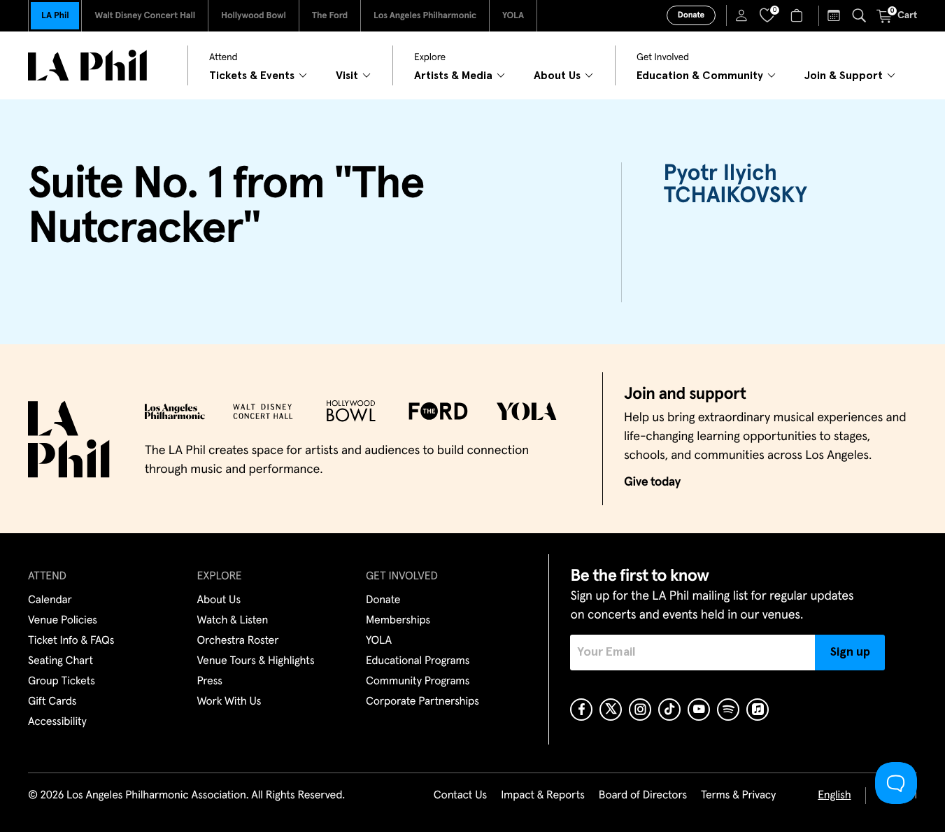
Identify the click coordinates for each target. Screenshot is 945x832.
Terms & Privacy (738, 795)
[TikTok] (669, 709)
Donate (691, 15)
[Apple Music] (757, 709)
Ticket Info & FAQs (71, 641)
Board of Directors (643, 795)
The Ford (330, 15)
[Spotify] (728, 709)
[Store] (798, 15)
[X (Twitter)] (610, 709)
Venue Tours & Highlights (256, 661)
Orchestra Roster (238, 641)
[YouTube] (699, 709)
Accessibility (57, 722)
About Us (219, 600)
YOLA (513, 15)
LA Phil (55, 15)
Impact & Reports (543, 795)
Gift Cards (52, 701)
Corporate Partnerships (422, 701)
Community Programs (417, 681)
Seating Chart (60, 661)
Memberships (398, 620)
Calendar (50, 600)
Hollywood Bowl (253, 15)
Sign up (850, 652)
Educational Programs (417, 661)
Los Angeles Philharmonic (425, 15)
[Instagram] (640, 709)
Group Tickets (61, 681)
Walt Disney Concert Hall (144, 15)
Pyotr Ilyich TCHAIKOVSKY (736, 184)
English (834, 795)
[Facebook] (581, 709)
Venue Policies (62, 620)
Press (209, 681)
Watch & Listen (233, 620)
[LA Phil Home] (87, 65)
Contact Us (460, 795)
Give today (652, 482)
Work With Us (229, 701)
